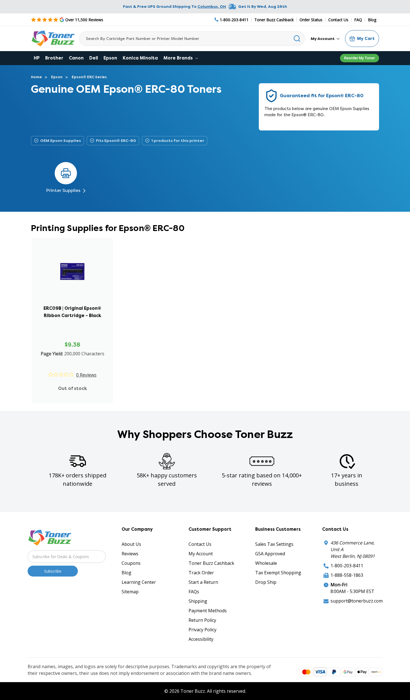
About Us (131, 544)
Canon (76, 58)
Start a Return (203, 582)
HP (37, 58)
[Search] (297, 38)
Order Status (311, 20)
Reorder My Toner (359, 57)
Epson (110, 58)
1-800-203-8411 (347, 566)
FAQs (194, 592)
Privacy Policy (202, 630)
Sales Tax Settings (274, 544)
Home (36, 77)
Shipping (198, 601)
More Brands (178, 58)
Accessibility (201, 639)
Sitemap (130, 592)
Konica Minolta (140, 58)
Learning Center (139, 582)
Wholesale (266, 563)
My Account (323, 38)
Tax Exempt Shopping (278, 573)
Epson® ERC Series (89, 77)
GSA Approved (270, 554)
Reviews (130, 554)
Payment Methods (208, 611)
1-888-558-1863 (347, 575)
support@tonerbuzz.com (357, 601)
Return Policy (202, 620)
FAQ (358, 20)
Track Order (201, 573)
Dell (93, 58)
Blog (372, 20)
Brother (54, 58)
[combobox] (192, 38)
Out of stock (72, 388)
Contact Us (338, 20)
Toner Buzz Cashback (274, 20)
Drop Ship (265, 582)
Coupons (131, 563)
